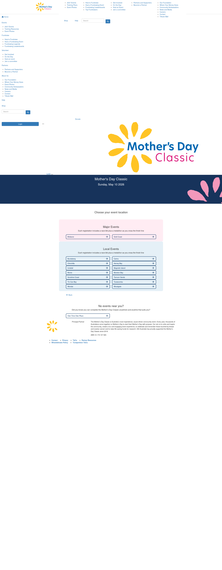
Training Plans (72, 5)
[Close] (52, 174)
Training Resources (12, 29)
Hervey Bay (134, 263)
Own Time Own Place (88, 315)
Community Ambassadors (14, 87)
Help (3, 100)
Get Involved (9, 54)
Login (20, 124)
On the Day (9, 56)
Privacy (65, 340)
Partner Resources (89, 340)
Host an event (10, 59)
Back (69, 294)
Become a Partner (11, 71)
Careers (8, 91)
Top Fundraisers (91, 9)
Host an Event (118, 7)
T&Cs (75, 340)
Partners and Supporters (14, 69)
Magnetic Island (134, 268)
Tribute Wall (9, 96)
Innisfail (88, 268)
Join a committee (11, 61)
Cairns (134, 258)
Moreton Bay (134, 272)
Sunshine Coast (88, 277)
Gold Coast (134, 236)
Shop (4, 106)
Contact (7, 93)
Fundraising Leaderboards (14, 46)
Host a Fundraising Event (14, 41)
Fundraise (5, 35)
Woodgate (134, 286)
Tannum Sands (134, 277)
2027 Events (9, 26)
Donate (77, 119)
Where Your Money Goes (14, 82)
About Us (5, 76)
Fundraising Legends (12, 44)
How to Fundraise (11, 39)
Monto (88, 272)
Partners (5, 65)
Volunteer (5, 50)
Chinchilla (88, 263)
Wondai (88, 286)
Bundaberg (88, 258)
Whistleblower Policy (59, 342)
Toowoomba (134, 281)
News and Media (11, 89)
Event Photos (9, 31)
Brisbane (88, 236)
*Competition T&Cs (80, 342)
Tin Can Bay (88, 281)
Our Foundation (10, 80)
